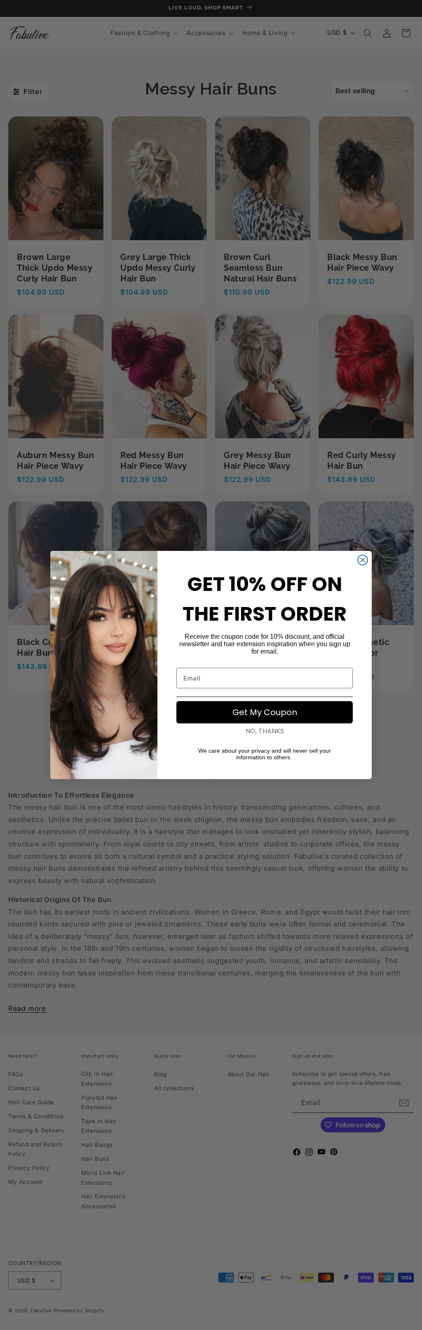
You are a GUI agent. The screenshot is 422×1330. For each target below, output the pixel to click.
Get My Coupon (264, 712)
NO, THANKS (265, 731)
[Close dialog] (363, 560)
